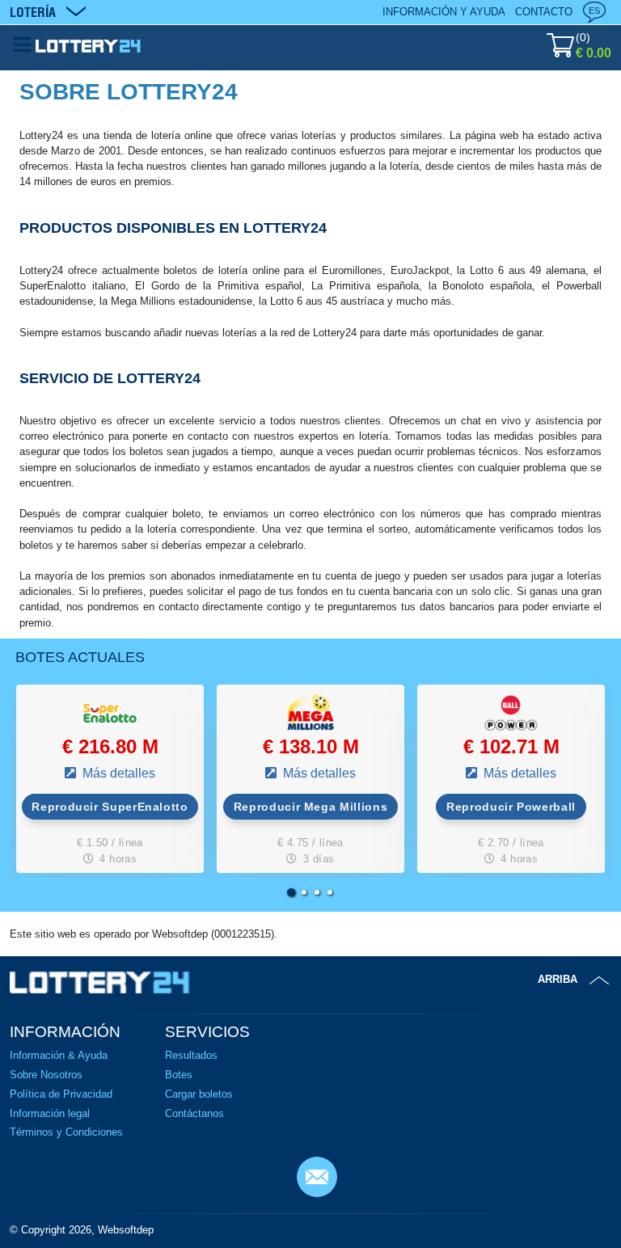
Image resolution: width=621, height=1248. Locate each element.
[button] (291, 892)
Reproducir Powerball (511, 806)
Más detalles (117, 773)
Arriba (557, 979)
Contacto (543, 12)
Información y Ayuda (443, 12)
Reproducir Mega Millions (310, 806)
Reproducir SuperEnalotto (110, 806)
